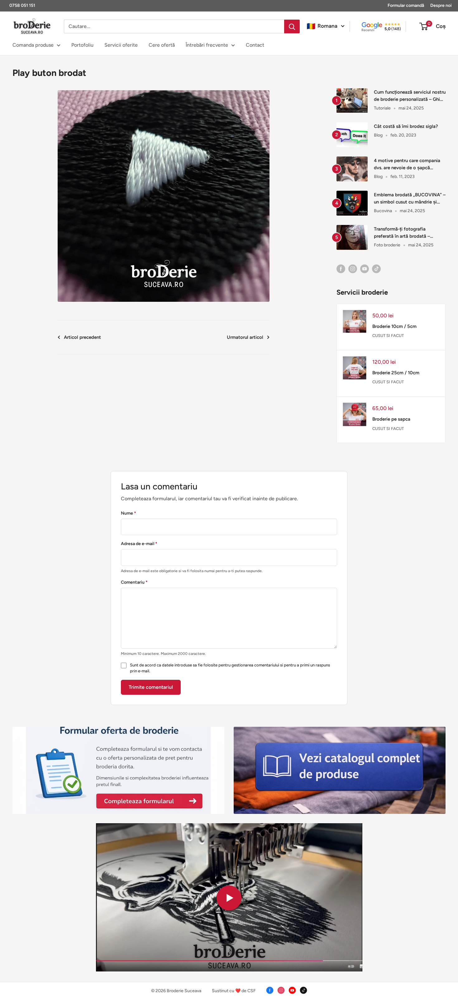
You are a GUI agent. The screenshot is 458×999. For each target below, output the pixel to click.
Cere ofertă (162, 45)
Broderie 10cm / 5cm (394, 326)
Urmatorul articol (245, 337)
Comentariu (134, 582)
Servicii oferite (121, 45)
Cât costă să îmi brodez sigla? (406, 126)
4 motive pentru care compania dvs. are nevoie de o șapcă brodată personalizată (407, 165)
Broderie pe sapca (391, 419)
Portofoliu (82, 45)
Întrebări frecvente (207, 45)
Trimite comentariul (151, 687)
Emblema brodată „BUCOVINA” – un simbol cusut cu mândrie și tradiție (410, 199)
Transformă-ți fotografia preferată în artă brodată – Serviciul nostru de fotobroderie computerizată (407, 233)
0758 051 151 (22, 5)
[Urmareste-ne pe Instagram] (352, 268)
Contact (255, 45)
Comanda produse (33, 45)
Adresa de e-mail (139, 543)
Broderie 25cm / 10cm (395, 373)
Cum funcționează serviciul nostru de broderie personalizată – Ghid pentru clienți (410, 96)
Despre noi (441, 5)
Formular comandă (406, 5)
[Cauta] (292, 26)
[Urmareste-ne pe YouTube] (364, 268)
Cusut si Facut (388, 335)
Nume (128, 513)
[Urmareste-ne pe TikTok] (376, 268)
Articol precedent (82, 337)
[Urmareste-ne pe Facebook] (340, 268)
